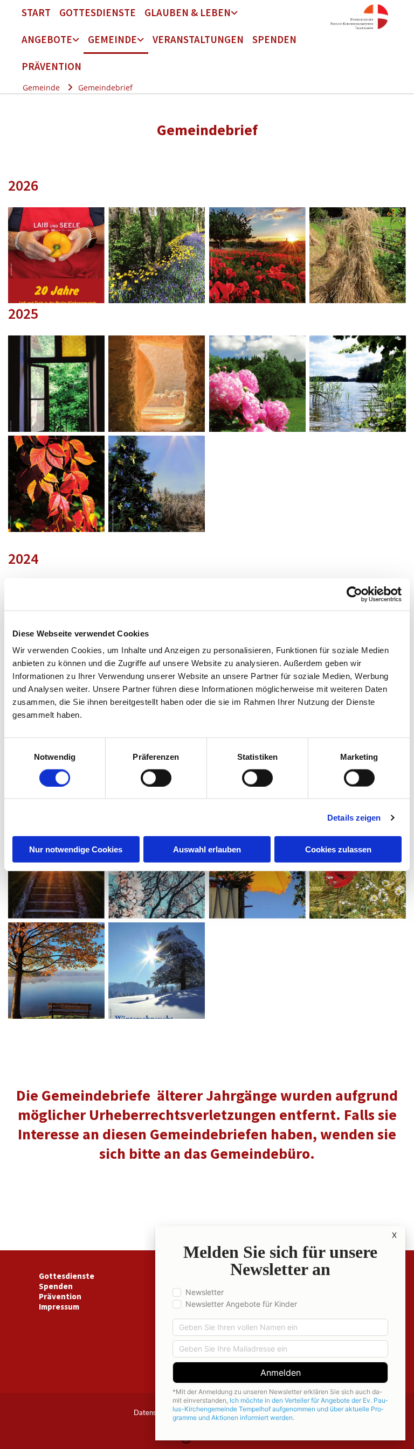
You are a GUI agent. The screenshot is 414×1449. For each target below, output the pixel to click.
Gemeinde (112, 39)
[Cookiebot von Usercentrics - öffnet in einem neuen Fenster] (354, 594)
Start (36, 12)
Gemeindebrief (105, 87)
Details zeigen (354, 817)
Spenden (274, 39)
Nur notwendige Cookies (75, 849)
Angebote (47, 39)
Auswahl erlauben (207, 849)
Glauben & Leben (187, 12)
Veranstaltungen (198, 39)
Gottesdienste (97, 12)
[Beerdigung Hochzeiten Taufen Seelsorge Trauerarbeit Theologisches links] (235, 13)
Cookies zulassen (338, 849)
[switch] (156, 777)
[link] (191, 13)
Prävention (51, 66)
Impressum (59, 1306)
